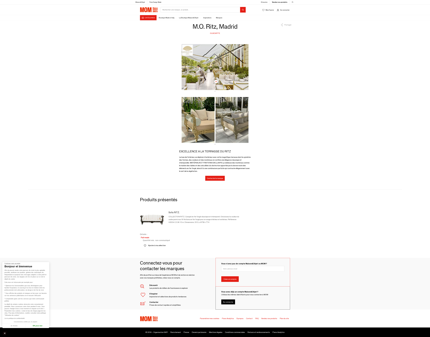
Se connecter (285, 10)
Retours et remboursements (258, 332)
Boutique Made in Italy (166, 18)
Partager (287, 25)
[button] (4, 333)
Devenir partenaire (199, 332)
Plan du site (284, 318)
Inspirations (207, 18)
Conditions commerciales (235, 332)
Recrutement (175, 332)
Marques (219, 18)
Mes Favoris (270, 10)
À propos (239, 318)
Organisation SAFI (160, 332)
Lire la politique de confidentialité (14, 318)
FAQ (257, 318)
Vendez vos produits (279, 2)
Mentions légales (215, 332)
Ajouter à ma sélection (157, 245)
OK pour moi (37, 326)
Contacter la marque (215, 178)
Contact (249, 318)
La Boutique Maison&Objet (189, 18)
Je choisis (14, 326)
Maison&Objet (140, 2)
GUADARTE (215, 33)
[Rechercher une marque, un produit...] (243, 10)
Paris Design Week (155, 2)
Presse (186, 332)
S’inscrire (264, 2)
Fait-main (145, 238)
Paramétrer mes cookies (209, 318)
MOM (149, 10)
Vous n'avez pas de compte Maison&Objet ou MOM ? (244, 264)
